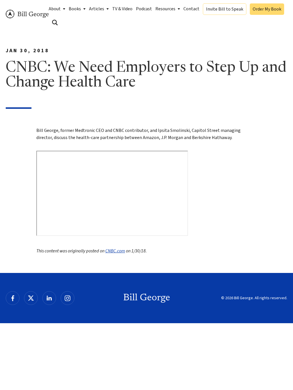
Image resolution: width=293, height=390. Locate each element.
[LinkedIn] (49, 298)
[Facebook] (12, 298)
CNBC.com (115, 251)
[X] (31, 298)
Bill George (27, 14)
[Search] (55, 22)
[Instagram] (67, 298)
